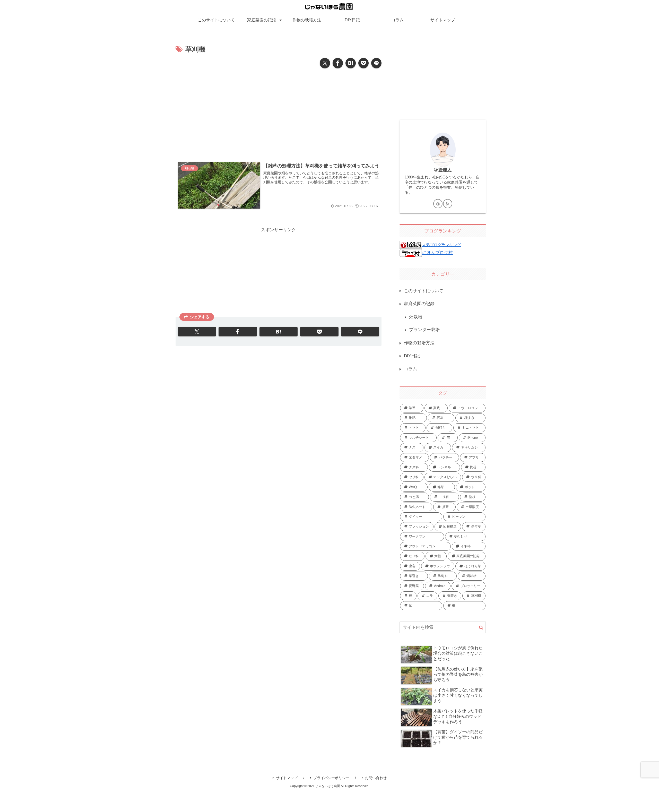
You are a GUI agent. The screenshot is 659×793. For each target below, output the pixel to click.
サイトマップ (287, 778)
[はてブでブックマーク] (350, 63)
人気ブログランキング (441, 245)
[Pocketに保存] (363, 63)
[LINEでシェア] (376, 63)
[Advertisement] (278, 113)
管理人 (445, 169)
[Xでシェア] (325, 63)
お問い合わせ (376, 778)
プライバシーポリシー (331, 778)
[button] (481, 628)
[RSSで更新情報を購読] (447, 203)
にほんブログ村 (437, 252)
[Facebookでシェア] (338, 63)
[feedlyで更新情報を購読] (438, 203)
